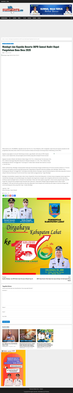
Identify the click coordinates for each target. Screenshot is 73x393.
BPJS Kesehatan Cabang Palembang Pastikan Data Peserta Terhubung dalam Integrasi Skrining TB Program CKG (45, 345)
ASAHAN (39, 18)
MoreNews (40, 391)
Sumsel (19, 18)
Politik (24, 18)
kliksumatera (5, 346)
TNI (9, 18)
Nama (4, 307)
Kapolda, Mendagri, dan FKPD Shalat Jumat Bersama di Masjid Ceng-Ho (17, 278)
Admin (3, 52)
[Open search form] (71, 18)
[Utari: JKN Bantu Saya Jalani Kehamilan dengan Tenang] (10, 335)
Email (3, 311)
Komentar (4, 290)
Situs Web (4, 316)
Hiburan (34, 18)
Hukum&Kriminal (4, 18)
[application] (13, 368)
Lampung (14, 18)
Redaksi (41, 389)
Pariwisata (30, 340)
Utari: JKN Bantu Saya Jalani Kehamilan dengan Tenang (9, 344)
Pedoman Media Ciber (34, 389)
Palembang (8, 43)
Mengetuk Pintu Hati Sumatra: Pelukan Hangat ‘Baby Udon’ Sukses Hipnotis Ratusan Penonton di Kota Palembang (27, 345)
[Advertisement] (36, 28)
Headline (4, 43)
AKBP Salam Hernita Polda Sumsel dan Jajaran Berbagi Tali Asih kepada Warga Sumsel (54, 278)
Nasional (29, 18)
